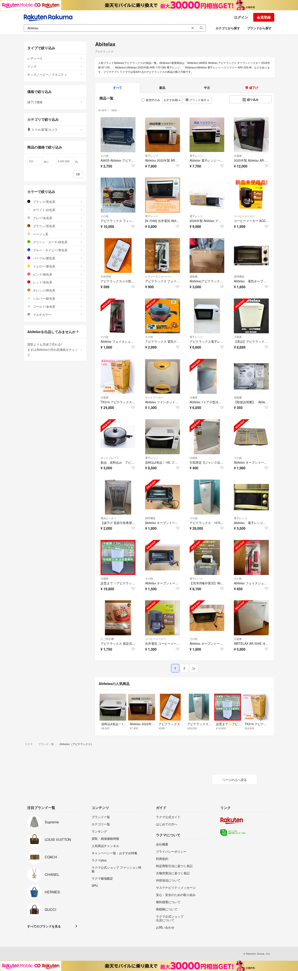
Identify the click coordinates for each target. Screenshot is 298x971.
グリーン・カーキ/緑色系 (49, 242)
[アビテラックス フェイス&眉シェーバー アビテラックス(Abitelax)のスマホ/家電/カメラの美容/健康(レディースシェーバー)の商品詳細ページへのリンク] (162, 255)
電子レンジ (151, 155)
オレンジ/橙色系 (43, 290)
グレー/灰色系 (42, 218)
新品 (162, 87)
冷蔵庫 (238, 155)
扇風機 (193, 276)
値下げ (253, 87)
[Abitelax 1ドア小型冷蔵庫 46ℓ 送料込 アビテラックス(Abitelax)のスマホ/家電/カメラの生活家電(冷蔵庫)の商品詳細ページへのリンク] (207, 376)
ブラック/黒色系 (43, 201)
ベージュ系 (40, 234)
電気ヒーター (108, 518)
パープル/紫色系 (43, 258)
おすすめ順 (171, 100)
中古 (207, 87)
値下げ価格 (35, 102)
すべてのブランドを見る (44, 926)
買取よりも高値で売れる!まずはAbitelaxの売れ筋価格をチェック (52, 349)
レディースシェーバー (158, 276)
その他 (104, 155)
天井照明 (106, 276)
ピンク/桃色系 (42, 274)
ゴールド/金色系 (43, 306)
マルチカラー (41, 314)
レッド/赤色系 (42, 282)
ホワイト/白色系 (43, 210)
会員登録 (264, 17)
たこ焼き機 (107, 639)
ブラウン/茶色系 (43, 226)
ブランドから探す (259, 28)
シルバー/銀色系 (43, 298)
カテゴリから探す (228, 28)
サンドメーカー (154, 397)
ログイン (241, 17)
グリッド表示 (197, 100)
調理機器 (239, 276)
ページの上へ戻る (234, 779)
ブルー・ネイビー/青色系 (49, 250)
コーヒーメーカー (244, 216)
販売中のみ (153, 100)
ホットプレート (110, 457)
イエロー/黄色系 (43, 266)
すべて (117, 87)
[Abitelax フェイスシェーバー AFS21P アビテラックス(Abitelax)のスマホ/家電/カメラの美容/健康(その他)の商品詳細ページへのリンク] (118, 316)
